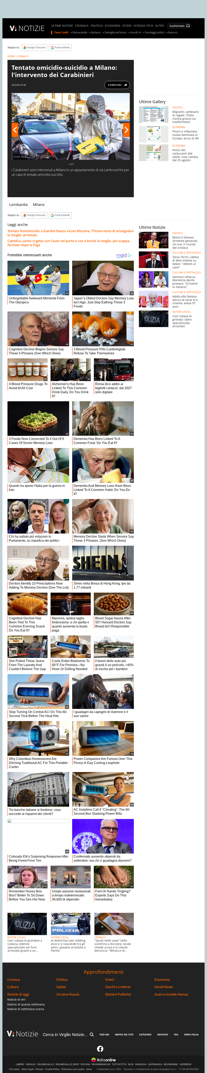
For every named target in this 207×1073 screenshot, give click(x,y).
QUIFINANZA (155, 1064)
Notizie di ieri (16, 999)
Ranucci (172, 32)
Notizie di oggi (18, 994)
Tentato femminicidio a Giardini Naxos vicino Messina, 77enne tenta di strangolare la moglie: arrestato (70, 233)
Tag (176, 1034)
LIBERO (20, 1064)
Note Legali (28, 1069)
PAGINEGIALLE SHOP (67, 1064)
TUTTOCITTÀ (119, 1064)
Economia (162, 980)
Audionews (177, 26)
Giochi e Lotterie (118, 987)
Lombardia (18, 204)
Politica (62, 980)
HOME (11, 56)
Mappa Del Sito (124, 1034)
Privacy (39, 1069)
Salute (61, 987)
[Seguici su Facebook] (100, 1050)
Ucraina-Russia (67, 994)
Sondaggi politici (155, 32)
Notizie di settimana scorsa (25, 1009)
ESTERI (127, 25)
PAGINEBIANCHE (101, 1064)
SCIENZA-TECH (143, 25)
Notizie (27, 1033)
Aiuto (89, 1069)
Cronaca (13, 980)
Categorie (145, 1034)
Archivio (162, 1034)
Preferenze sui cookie (72, 1069)
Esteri (109, 980)
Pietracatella (79, 32)
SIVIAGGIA (141, 1064)
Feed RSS (104, 1034)
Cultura (13, 987)
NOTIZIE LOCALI (16, 937)
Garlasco (96, 32)
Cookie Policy (52, 1069)
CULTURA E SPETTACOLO (186, 252)
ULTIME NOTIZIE (62, 25)
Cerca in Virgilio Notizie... (65, 1034)
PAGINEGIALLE (45, 1064)
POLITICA (97, 25)
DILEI (130, 1064)
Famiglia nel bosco (116, 32)
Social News (163, 987)
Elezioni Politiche (118, 994)
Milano (39, 204)
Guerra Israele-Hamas (171, 994)
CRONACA (82, 25)
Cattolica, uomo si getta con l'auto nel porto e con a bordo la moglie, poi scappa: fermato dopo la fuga (68, 243)
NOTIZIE (31, 28)
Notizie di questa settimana (26, 1004)
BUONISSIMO (171, 1064)
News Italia (191, 1034)
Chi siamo (14, 1069)
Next (126, 130)
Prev (15, 130)
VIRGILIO (31, 1064)
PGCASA (85, 1064)
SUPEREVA (185, 1064)
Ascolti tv (135, 32)
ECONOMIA (112, 25)
